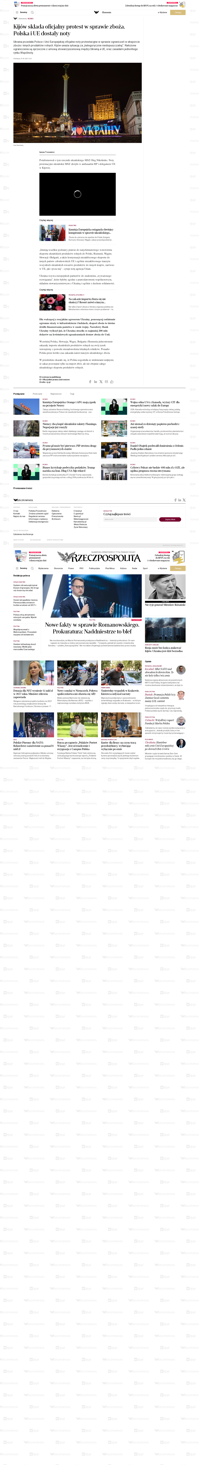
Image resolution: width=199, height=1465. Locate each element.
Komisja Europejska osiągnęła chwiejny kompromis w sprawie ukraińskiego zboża (91, 231)
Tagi (72, 394)
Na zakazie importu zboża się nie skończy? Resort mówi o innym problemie (87, 301)
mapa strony (18, 540)
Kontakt (16, 514)
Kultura (123, 568)
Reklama (55, 511)
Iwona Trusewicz (47, 152)
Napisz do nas (19, 516)
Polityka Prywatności (37, 511)
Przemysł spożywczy (76, 295)
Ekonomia (106, 12)
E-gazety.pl (78, 514)
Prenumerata (57, 516)
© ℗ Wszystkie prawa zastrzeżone (54, 380)
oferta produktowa (55, 540)
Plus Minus (110, 568)
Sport (145, 568)
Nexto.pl (77, 516)
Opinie (148, 661)
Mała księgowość (81, 519)
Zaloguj (178, 12)
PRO (81, 568)
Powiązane (19, 394)
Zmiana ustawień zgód (38, 514)
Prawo (71, 568)
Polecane (37, 394)
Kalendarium (35, 540)
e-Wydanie (162, 12)
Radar (134, 568)
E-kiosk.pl (78, 511)
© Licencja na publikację (50, 377)
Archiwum (56, 519)
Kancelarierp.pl (80, 522)
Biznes (30, 19)
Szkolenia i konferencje (23, 534)
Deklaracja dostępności (38, 522)
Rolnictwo (72, 225)
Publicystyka (94, 568)
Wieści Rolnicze (80, 524)
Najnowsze (56, 394)
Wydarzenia (43, 568)
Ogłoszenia (56, 514)
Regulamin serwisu (37, 516)
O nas (15, 511)
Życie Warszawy (81, 527)
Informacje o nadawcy (38, 519)
